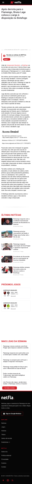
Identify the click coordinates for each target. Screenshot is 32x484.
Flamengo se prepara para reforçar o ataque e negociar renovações (15, 360)
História (3, 431)
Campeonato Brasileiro (14, 65)
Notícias (3, 423)
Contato (3, 467)
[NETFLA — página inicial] (16, 2)
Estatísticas (5, 442)
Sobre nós (4, 452)
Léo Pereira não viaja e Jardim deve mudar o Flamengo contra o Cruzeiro (15, 383)
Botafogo (25, 65)
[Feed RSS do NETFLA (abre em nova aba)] (12, 480)
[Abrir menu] (3, 2)
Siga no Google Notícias (12, 414)
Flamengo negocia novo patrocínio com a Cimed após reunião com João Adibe (16, 353)
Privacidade (4, 459)
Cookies (3, 463)
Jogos (3, 427)
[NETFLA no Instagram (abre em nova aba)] (8, 480)
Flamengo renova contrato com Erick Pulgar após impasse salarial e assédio (15, 347)
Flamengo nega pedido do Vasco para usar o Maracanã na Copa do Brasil (15, 367)
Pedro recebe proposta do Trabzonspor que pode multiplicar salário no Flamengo (14, 375)
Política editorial (6, 455)
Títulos (3, 434)
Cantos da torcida (6, 438)
